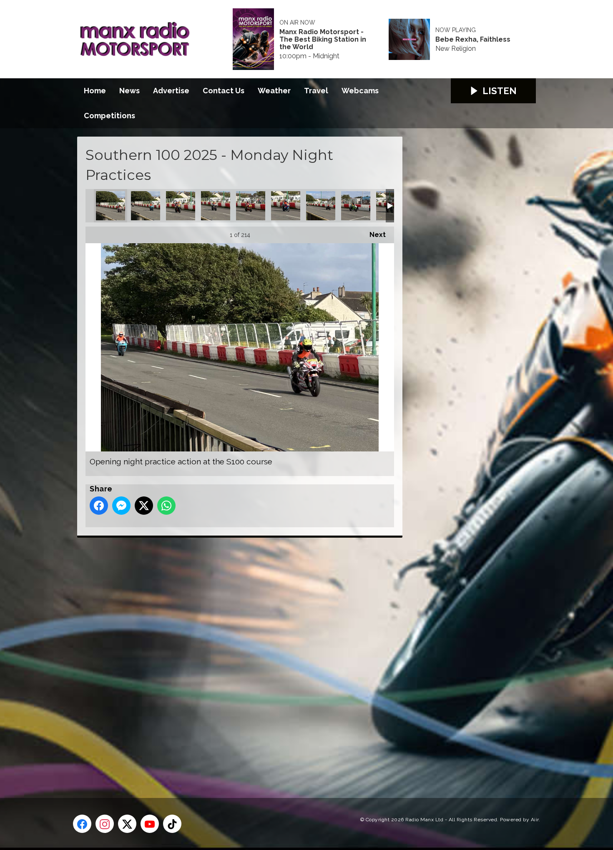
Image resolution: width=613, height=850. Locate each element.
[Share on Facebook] (99, 505)
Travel (316, 90)
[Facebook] (82, 824)
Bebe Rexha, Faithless (472, 39)
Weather (274, 90)
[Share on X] (144, 505)
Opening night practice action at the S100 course (110, 205)
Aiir (535, 820)
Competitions (109, 115)
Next (373, 235)
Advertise (171, 90)
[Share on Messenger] (121, 505)
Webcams (360, 90)
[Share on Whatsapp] (166, 505)
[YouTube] (150, 824)
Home (95, 90)
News (129, 90)
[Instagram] (104, 824)
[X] (127, 824)
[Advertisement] (233, 658)
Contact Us (223, 90)
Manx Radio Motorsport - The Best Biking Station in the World (322, 39)
